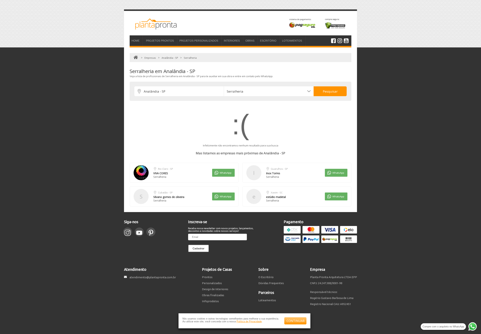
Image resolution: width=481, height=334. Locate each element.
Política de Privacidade (249, 321)
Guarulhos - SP (279, 168)
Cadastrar (198, 248)
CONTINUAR (296, 321)
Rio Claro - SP (165, 168)
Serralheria (159, 177)
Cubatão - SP (165, 192)
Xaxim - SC (277, 192)
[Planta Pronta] (153, 28)
